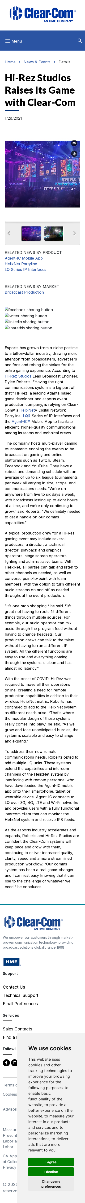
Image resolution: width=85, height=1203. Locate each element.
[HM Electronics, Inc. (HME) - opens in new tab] (12, 961)
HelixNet (27, 410)
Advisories (12, 1109)
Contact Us (14, 987)
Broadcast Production (24, 292)
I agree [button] (51, 1162)
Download (74, 154)
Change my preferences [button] (51, 1183)
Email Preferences (20, 1003)
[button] (80, 41)
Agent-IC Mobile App (24, 258)
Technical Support (20, 995)
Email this (74, 143)
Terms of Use (15, 1085)
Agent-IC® (21, 421)
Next (74, 233)
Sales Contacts (17, 1028)
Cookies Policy (16, 1094)
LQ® (26, 415)
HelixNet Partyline (21, 263)
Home (10, 62)
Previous (9, 233)
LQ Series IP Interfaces (25, 269)
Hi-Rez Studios (18, 376)
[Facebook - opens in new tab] (6, 1062)
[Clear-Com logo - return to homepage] (42, 14)
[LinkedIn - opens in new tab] (14, 1062)
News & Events (37, 62)
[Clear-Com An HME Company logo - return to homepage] (33, 922)
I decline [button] (51, 1172)
